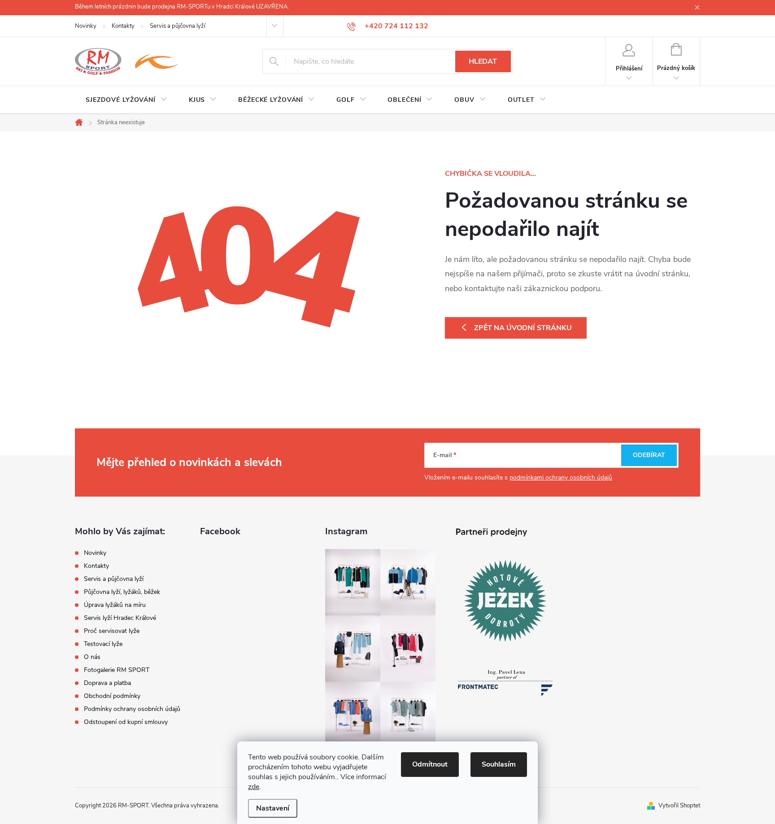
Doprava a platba (107, 683)
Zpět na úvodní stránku (523, 328)
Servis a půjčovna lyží (177, 26)
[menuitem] (126, 100)
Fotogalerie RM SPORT (116, 670)
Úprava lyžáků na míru (115, 605)
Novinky (85, 26)
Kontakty (123, 26)
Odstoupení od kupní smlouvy (126, 722)
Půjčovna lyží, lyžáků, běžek (122, 592)
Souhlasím (499, 764)
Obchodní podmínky (112, 696)
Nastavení (272, 808)
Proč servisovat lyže (111, 631)
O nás (92, 657)
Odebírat (649, 455)
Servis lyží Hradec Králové (120, 618)
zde (253, 787)
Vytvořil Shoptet (679, 806)
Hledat (483, 61)
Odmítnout (430, 764)
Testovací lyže (103, 644)
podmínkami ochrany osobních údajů (560, 477)
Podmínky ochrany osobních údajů (132, 709)
